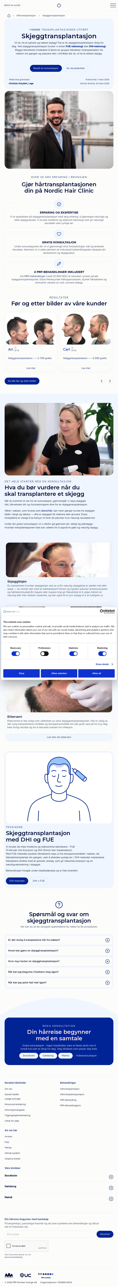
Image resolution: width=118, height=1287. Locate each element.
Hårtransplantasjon (26, 15)
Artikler (8, 1136)
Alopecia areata (12, 1159)
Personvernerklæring (15, 1104)
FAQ (7, 1142)
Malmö (65, 1055)
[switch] (44, 653)
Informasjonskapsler (15, 1110)
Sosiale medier (12, 1094)
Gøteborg (48, 1055)
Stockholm (29, 1055)
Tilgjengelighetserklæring (17, 1115)
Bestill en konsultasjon (45, 68)
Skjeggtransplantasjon (53, 15)
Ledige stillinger (13, 1099)
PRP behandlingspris (70, 1105)
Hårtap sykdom (12, 1153)
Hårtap (8, 1147)
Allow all (96, 673)
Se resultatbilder (75, 68)
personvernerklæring (13, 1257)
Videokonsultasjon (86, 1055)
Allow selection (59, 673)
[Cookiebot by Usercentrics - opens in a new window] (102, 611)
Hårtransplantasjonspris (72, 1094)
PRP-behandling (68, 1100)
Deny (21, 673)
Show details (102, 664)
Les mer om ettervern (59, 737)
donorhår (46, 510)
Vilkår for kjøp (12, 1121)
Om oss (8, 1089)
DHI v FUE (39, 880)
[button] (101, 381)
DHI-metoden (17, 880)
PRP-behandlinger (34, 276)
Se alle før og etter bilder (22, 381)
